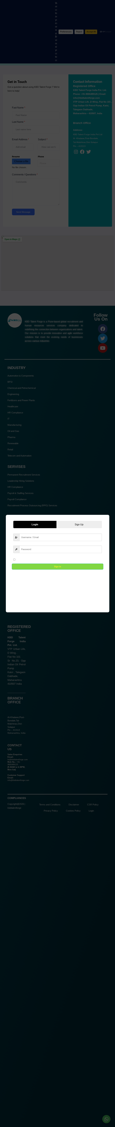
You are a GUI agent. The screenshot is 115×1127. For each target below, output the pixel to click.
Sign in (57, 566)
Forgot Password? (93, 559)
